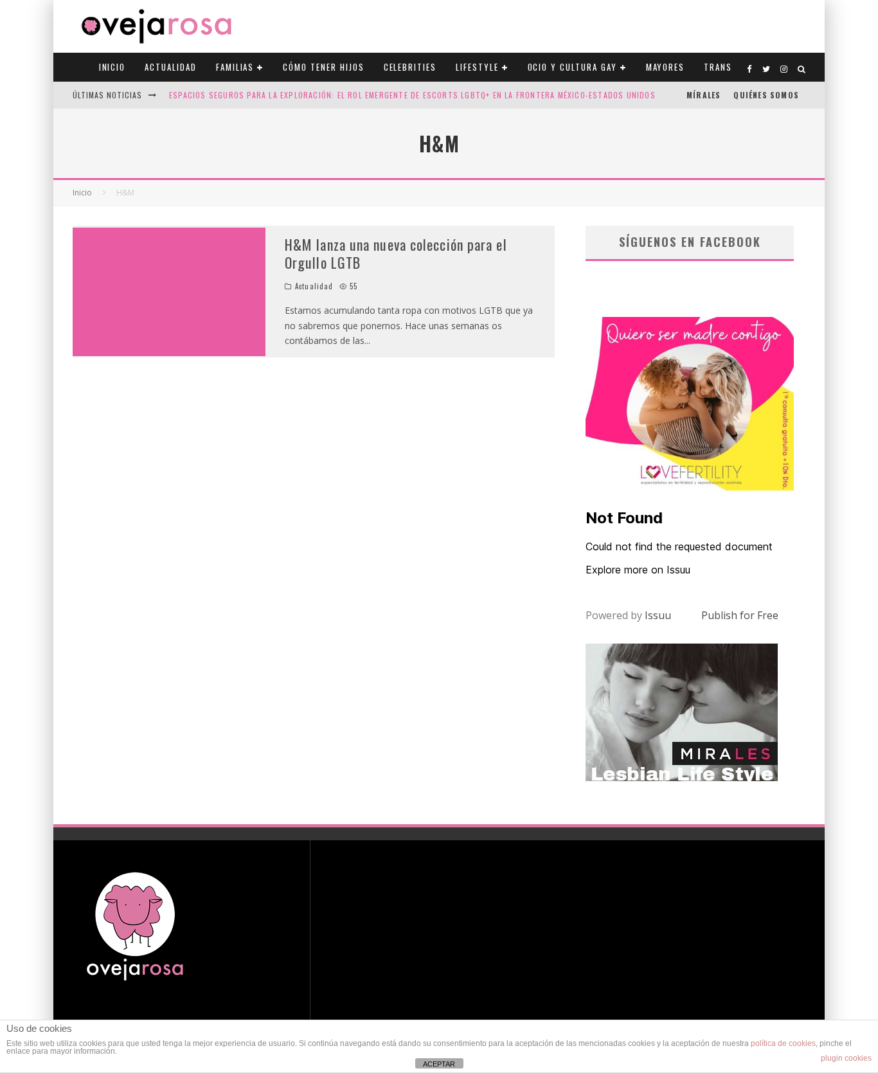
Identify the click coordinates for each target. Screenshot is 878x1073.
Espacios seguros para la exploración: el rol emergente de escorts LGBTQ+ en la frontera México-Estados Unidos (412, 94)
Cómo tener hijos (323, 66)
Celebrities (410, 66)
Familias (235, 66)
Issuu (658, 615)
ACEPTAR (439, 1064)
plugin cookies (846, 1058)
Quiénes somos (766, 94)
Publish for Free (739, 615)
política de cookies (783, 1043)
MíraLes (703, 94)
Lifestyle (477, 66)
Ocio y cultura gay (572, 66)
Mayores (665, 66)
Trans (718, 66)
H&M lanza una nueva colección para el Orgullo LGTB (396, 253)
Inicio (112, 66)
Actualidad (171, 66)
